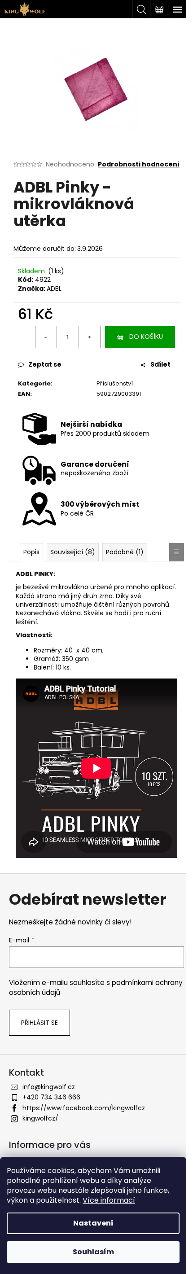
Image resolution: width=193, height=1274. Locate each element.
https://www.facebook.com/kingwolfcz (83, 1107)
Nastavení (93, 1223)
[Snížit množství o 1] (46, 337)
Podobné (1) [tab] (125, 551)
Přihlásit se (39, 1022)
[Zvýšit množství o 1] (89, 337)
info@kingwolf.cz (48, 1086)
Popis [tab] (31, 551)
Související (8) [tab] (72, 551)
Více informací (109, 1200)
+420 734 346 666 (51, 1097)
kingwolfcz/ (40, 1118)
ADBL (54, 288)
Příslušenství (114, 383)
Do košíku (146, 336)
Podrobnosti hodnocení (139, 164)
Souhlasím (93, 1252)
